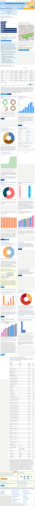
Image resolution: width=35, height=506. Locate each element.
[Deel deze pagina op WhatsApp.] (31, 476)
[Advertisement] (26, 16)
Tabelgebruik (9, 94)
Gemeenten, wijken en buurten (17, 492)
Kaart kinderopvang (26, 498)
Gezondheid (14, 498)
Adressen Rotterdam (4, 94)
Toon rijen (3, 83)
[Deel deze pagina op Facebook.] (24, 476)
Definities (10, 40)
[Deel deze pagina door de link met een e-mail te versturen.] (21, 476)
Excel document (8, 281)
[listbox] (6, 322)
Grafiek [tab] (2, 19)
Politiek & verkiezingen (16, 502)
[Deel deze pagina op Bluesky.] (27, 478)
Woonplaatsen (17, 493)
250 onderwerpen (11, 37)
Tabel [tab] (5, 19)
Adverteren (25, 502)
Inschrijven (2, 485)
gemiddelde (20, 243)
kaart (8, 36)
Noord (27, 136)
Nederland (30, 48)
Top (33, 488)
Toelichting (2, 118)
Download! (2, 287)
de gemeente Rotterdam (23, 48)
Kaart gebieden (26, 497)
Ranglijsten (25, 495)
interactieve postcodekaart (29, 43)
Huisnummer (7, 70)
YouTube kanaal (26, 504)
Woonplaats (16, 70)
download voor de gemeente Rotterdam (24, 202)
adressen (15, 38)
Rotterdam (27, 133)
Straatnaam (2, 70)
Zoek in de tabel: (24, 67)
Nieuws (25, 494)
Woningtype (31, 70)
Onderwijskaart (26, 499)
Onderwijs (2, 354)
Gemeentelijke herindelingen (28, 493)
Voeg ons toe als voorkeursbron (23, 485)
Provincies (14, 494)
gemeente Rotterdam (6, 45)
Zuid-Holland (28, 139)
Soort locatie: (2, 322)
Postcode (12, 70)
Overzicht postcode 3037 (4, 40)
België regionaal (20, 495)
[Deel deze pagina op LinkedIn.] (27, 476)
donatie (10, 474)
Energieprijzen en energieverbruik (17, 499)
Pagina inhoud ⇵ (15, 8)
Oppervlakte (26, 70)
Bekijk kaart (32, 7)
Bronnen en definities (27, 492)
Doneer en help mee (4, 478)
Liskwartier (27, 135)
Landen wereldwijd (15, 495)
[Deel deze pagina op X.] (24, 478)
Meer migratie (7, 239)
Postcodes (14, 493)
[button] (11, 16)
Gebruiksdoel (21, 70)
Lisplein (14, 11)
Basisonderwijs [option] (7, 322)
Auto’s (13, 497)
